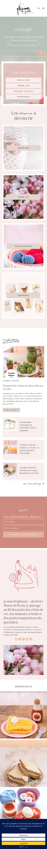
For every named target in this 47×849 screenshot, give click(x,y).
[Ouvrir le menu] (43, 8)
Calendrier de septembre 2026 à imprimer (28, 428)
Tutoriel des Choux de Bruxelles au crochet (23, 387)
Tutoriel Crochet (11, 381)
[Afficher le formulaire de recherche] (38, 8)
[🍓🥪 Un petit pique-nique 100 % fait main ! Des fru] (23, 812)
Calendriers (25, 422)
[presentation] (23, 361)
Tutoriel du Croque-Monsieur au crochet (29, 471)
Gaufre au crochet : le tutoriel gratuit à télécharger (29, 450)
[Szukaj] (41, 53)
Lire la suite (12, 410)
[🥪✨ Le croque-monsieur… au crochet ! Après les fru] (23, 763)
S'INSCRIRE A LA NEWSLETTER (23, 534)
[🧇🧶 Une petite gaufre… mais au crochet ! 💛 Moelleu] (23, 715)
